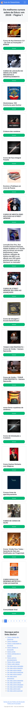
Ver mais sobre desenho (15, 668)
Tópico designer (12, 641)
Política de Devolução (18, 702)
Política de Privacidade (14, 703)
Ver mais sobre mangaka (15, 666)
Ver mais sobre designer (15, 687)
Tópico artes (11, 652)
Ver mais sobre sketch (14, 674)
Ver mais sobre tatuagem (15, 684)
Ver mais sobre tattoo (14, 682)
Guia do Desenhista (11, 2)
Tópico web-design (13, 664)
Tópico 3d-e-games (13, 662)
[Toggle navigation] (24, 2)
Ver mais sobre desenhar (15, 680)
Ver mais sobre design (14, 670)
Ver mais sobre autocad (14, 691)
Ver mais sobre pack (13, 689)
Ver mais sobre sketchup (15, 672)
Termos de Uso (7, 702)
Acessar (14, 48)
